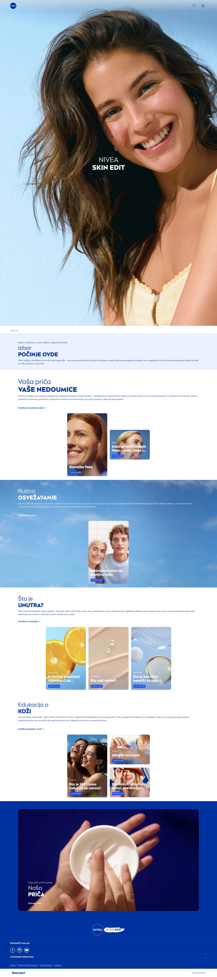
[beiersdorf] (18, 973)
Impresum (58, 965)
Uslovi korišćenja (46, 965)
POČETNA (14, 331)
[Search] (194, 5)
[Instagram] (19, 950)
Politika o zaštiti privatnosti (27, 965)
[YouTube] (26, 950)
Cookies (13, 965)
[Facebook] (12, 950)
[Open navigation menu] (203, 6)
